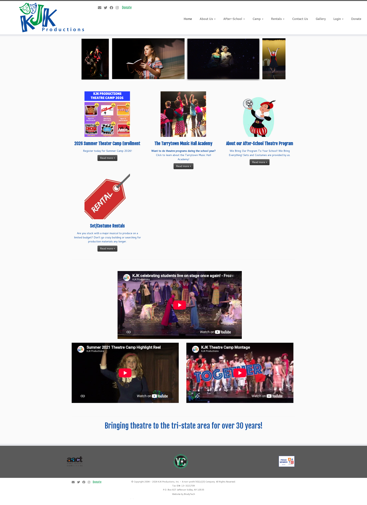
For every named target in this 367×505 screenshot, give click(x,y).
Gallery (321, 18)
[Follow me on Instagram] (118, 7)
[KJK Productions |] (52, 17)
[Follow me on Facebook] (113, 7)
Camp (257, 18)
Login (337, 18)
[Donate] (128, 7)
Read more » (107, 158)
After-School (233, 18)
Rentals (277, 18)
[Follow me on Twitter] (107, 7)
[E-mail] (101, 7)
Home (188, 18)
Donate (356, 18)
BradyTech (189, 494)
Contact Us (300, 18)
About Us (207, 18)
